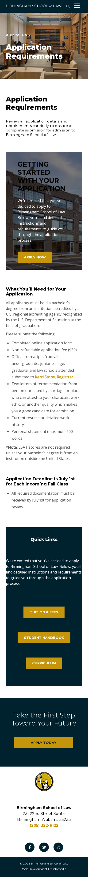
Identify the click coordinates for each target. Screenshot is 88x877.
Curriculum (44, 663)
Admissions (18, 34)
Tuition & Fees (44, 612)
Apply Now (35, 257)
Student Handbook (44, 638)
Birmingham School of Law (49, 863)
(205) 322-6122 (44, 825)
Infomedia (59, 869)
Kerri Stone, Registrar (54, 376)
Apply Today (43, 743)
